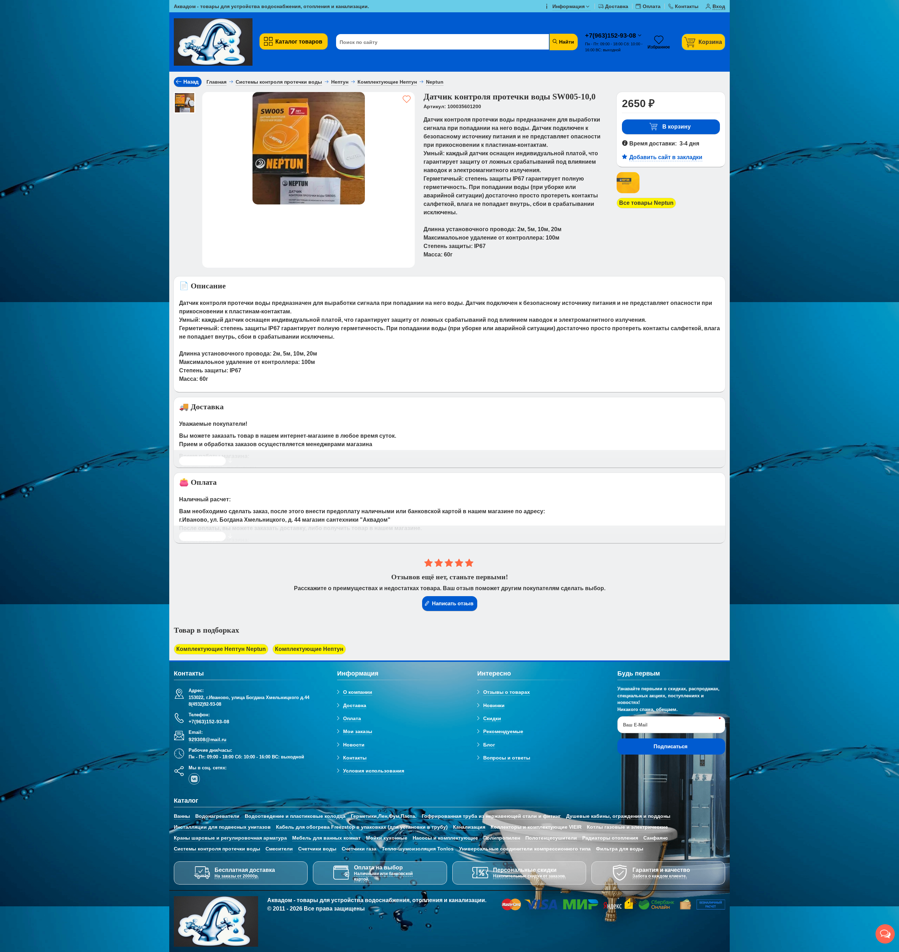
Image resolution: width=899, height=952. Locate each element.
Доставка (354, 705)
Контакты (355, 758)
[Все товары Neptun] (628, 193)
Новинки (494, 705)
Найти (566, 42)
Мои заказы (357, 731)
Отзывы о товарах (506, 692)
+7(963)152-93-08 (611, 35)
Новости (354, 745)
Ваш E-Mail (635, 725)
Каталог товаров (298, 42)
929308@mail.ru (208, 739)
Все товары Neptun (646, 203)
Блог (489, 745)
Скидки (492, 718)
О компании (357, 692)
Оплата (352, 718)
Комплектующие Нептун (309, 649)
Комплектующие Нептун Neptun (221, 649)
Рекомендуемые (503, 731)
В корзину (676, 127)
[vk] (194, 778)
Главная (216, 82)
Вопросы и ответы (506, 758)
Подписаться (671, 746)
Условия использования (373, 771)
